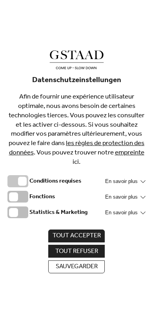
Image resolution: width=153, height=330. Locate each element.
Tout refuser (76, 252)
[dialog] (76, 165)
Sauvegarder (77, 267)
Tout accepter (77, 236)
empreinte (129, 153)
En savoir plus (122, 181)
